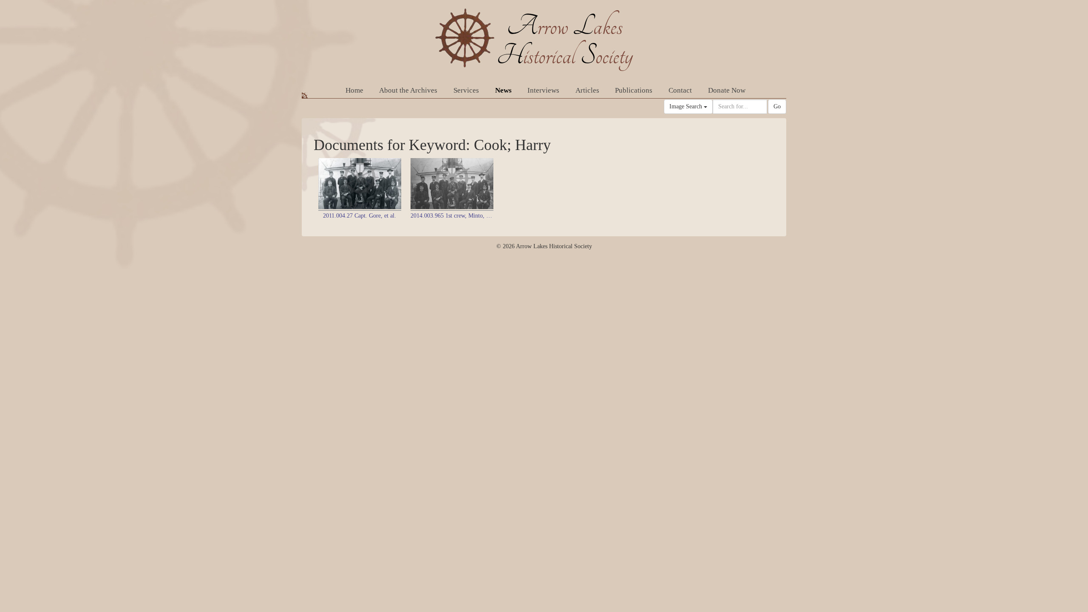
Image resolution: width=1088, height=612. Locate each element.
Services (466, 90)
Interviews (543, 90)
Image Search (686, 106)
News (503, 90)
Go (777, 106)
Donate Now (726, 90)
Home (354, 90)
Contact (680, 90)
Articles (587, 90)
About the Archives (408, 90)
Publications (633, 90)
